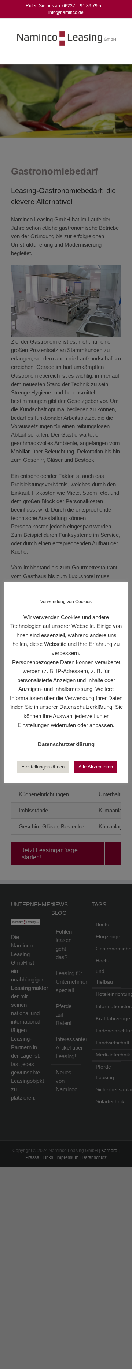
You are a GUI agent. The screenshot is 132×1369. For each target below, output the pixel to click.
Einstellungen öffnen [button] (43, 767)
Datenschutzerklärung (66, 744)
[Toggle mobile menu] (118, 53)
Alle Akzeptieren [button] (95, 767)
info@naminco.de (66, 12)
